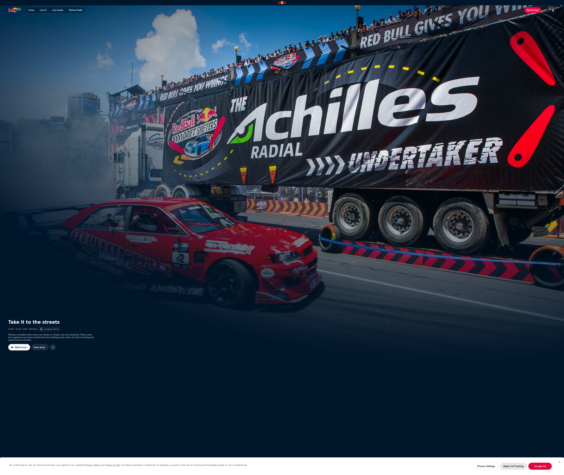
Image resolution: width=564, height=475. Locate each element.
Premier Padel (75, 10)
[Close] (559, 462)
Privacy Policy (92, 465)
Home (31, 10)
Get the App (533, 10)
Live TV (43, 10)
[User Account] (553, 10)
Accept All (540, 466)
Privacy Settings (486, 466)
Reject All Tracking (513, 466)
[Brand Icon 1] (282, 2)
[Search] (545, 10)
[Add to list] (53, 347)
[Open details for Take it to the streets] (282, 183)
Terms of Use (113, 465)
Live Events (57, 10)
